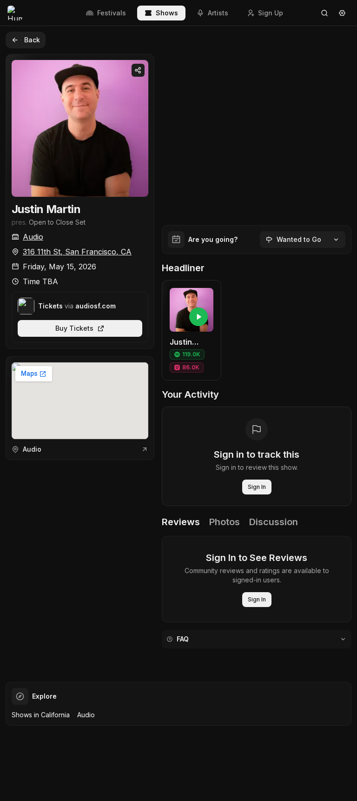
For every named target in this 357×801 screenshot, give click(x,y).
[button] (191, 330)
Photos (224, 521)
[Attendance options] (336, 239)
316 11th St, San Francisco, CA (77, 251)
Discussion (273, 521)
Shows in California (41, 715)
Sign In (257, 486)
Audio (33, 236)
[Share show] (138, 70)
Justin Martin (46, 209)
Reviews (181, 521)
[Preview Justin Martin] (198, 316)
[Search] (324, 13)
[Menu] (342, 13)
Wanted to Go (299, 239)
